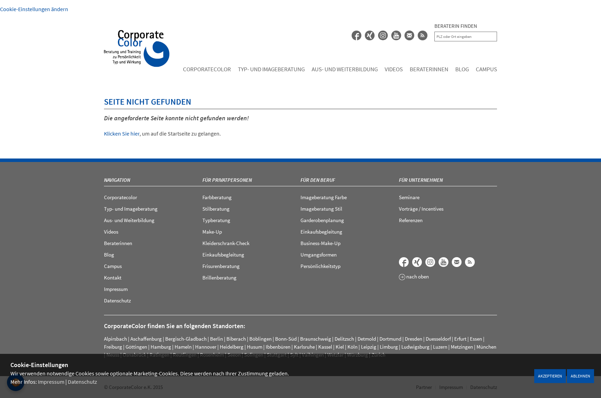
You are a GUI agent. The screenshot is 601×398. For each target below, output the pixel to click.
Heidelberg (231, 346)
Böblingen (260, 338)
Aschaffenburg (146, 338)
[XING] (370, 35)
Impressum (51, 381)
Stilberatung (216, 208)
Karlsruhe (304, 346)
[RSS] (422, 35)
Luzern (440, 346)
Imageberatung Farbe (323, 197)
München (486, 346)
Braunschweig (315, 338)
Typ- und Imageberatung (271, 69)
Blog (462, 69)
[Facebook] (356, 35)
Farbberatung (217, 197)
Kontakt (112, 277)
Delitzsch (344, 338)
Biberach (236, 338)
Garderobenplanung (322, 220)
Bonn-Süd (286, 338)
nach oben (417, 277)
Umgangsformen (318, 254)
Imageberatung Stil (321, 208)
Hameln (183, 346)
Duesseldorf (438, 338)
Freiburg (113, 346)
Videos (394, 69)
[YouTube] (396, 35)
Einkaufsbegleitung (223, 254)
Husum (254, 346)
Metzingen (462, 346)
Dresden (413, 338)
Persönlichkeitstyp (320, 266)
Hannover (205, 346)
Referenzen (411, 220)
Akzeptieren (550, 376)
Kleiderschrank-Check (225, 243)
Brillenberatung (219, 277)
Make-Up (212, 231)
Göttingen (136, 346)
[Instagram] (430, 262)
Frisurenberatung (221, 266)
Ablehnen (580, 376)
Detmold (367, 338)
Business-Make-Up (320, 243)
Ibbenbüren (278, 346)
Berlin (216, 338)
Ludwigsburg (415, 346)
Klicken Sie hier (121, 133)
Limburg (389, 346)
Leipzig (368, 346)
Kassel (325, 346)
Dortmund (390, 338)
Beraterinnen (429, 69)
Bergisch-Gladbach (186, 338)
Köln (352, 346)
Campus (486, 69)
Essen (476, 338)
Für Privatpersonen (227, 180)
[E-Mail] (409, 35)
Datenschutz (82, 381)
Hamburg (161, 346)
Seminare (409, 197)
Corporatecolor (207, 69)
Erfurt (460, 338)
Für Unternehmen (421, 180)
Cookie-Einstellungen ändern (34, 9)
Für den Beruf (317, 180)
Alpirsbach (115, 338)
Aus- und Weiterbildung (345, 69)
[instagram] (383, 35)
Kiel (340, 346)
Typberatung (216, 220)
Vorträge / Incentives (421, 208)
